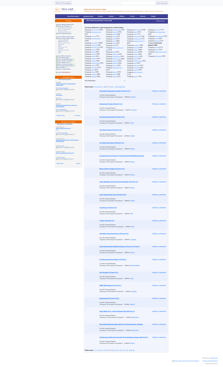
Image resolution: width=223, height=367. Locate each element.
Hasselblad (94, 76)
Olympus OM (137, 36)
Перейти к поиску (160, 20)
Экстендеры (60, 48)
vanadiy (63, 157)
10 (108, 350)
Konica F (115, 34)
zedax (132, 123)
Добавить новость (61, 115)
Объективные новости (65, 79)
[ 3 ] (100, 87)
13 (116, 350)
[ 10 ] (104, 87)
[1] (56, 130)
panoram (133, 97)
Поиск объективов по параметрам (65, 27)
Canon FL (94, 49)
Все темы (78, 163)
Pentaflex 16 (136, 45)
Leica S (114, 41)
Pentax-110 (136, 56)
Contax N (94, 65)
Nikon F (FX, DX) (137, 29)
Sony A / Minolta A (138, 72)
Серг (60, 98)
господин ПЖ (64, 132)
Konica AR (115, 32)
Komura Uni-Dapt (117, 29)
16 (122, 350)
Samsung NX (137, 67)
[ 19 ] (116, 87)
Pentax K (136, 52)
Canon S (93, 56)
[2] (57, 130)
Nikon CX (115, 76)
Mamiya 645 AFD (116, 56)
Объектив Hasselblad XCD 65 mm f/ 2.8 (65, 153)
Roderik (132, 136)
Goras (62, 145)
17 (125, 350)
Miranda (115, 74)
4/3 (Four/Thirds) (95, 29)
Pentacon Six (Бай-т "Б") (139, 41)
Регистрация (66, 3)
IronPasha (133, 239)
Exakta (93, 69)
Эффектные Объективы (63, 41)
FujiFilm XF (94, 74)
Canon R (93, 52)
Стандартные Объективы (63, 39)
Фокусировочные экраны (63, 49)
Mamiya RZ (115, 63)
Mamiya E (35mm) (117, 58)
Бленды (59, 45)
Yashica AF (157, 40)
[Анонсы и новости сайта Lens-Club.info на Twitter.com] (185, 360)
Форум (153, 16)
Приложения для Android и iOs (64, 32)
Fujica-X (93, 72)
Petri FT (135, 58)
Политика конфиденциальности (210, 360)
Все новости (77, 115)
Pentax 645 (136, 47)
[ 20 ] (120, 87)
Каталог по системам (62, 30)
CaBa (131, 278)
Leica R (114, 38)
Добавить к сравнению (159, 91)
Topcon (156, 38)
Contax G (94, 61)
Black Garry (135, 317)
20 (131, 350)
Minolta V (115, 72)
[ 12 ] (111, 87)
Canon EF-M (94, 45)
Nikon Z (135, 34)
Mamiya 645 (115, 54)
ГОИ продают (59, 95)
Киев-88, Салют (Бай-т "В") (161, 52)
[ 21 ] (123, 87)
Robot (135, 63)
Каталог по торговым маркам (64, 29)
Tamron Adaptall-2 (159, 36)
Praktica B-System (138, 61)
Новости (143, 16)
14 (118, 350)
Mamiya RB (115, 61)
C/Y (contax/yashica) (96, 38)
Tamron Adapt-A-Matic (160, 32)
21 (134, 350)
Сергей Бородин (62, 109)
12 (113, 350)
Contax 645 (94, 58)
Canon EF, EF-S (95, 43)
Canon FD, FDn (95, 47)
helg (131, 213)
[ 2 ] (97, 87)
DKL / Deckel (94, 67)
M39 (114, 45)
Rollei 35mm (136, 65)
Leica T (114, 43)
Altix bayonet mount (96, 32)
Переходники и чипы (62, 47)
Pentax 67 (136, 49)
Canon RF (94, 54)
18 (127, 350)
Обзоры (121, 16)
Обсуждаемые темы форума (64, 124)
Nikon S (135, 32)
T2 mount (157, 29)
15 (120, 350)
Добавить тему (60, 163)
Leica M (114, 36)
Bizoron (132, 162)
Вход (57, 3)
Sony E (135, 76)
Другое (59, 52)
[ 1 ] (95, 87)
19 (129, 350)
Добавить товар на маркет (68, 36)
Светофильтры (61, 44)
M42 (114, 52)
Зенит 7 (157, 49)
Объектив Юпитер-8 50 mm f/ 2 (63, 128)
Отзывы (100, 16)
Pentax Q (136, 54)
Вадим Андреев (135, 265)
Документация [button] (88, 16)
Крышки (59, 51)
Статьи (132, 16)
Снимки (111, 16)
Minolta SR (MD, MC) (117, 67)
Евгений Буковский (63, 88)
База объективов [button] (73, 16)
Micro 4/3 (115, 65)
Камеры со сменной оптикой (64, 42)
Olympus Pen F (137, 38)
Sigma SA (136, 70)
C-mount (94, 36)
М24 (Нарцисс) (158, 56)
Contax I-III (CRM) (96, 63)
